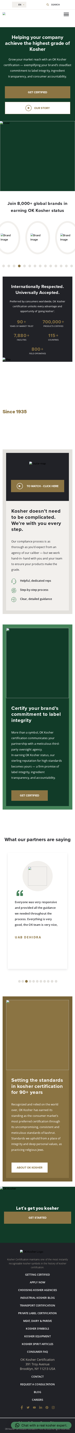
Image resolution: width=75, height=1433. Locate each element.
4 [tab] (19, 266)
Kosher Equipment (37, 1336)
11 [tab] (56, 266)
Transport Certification (37, 1305)
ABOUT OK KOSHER (29, 1168)
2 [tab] (9, 266)
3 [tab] (14, 266)
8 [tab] (40, 266)
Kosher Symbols (37, 1328)
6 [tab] (29, 266)
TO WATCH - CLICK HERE (42, 486)
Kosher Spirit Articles (37, 1344)
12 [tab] (61, 266)
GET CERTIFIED (37, 92)
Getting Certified (37, 1274)
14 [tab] (71, 266)
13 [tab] (66, 266)
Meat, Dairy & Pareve (37, 1321)
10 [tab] (50, 266)
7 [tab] (35, 266)
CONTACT (37, 1376)
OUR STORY (42, 108)
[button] (41, 1425)
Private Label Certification (37, 1313)
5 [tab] (24, 266)
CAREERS (37, 1399)
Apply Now (37, 1282)
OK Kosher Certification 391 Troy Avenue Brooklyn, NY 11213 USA (37, 1364)
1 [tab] (3, 266)
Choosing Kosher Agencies (37, 1290)
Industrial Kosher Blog (37, 1297)
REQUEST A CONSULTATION (37, 1384)
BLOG (37, 1392)
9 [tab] (45, 266)
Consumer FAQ (37, 1351)
